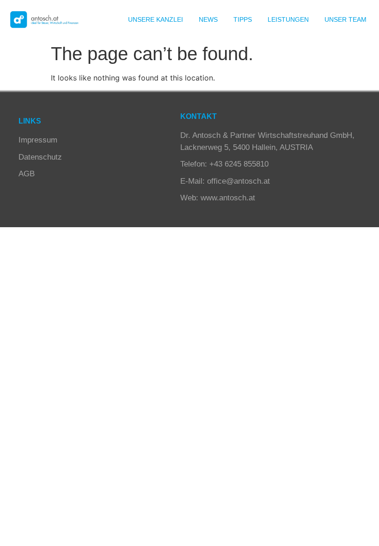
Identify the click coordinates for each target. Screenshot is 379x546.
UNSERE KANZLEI (155, 19)
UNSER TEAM (345, 19)
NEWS (208, 19)
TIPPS (242, 19)
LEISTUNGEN (288, 19)
